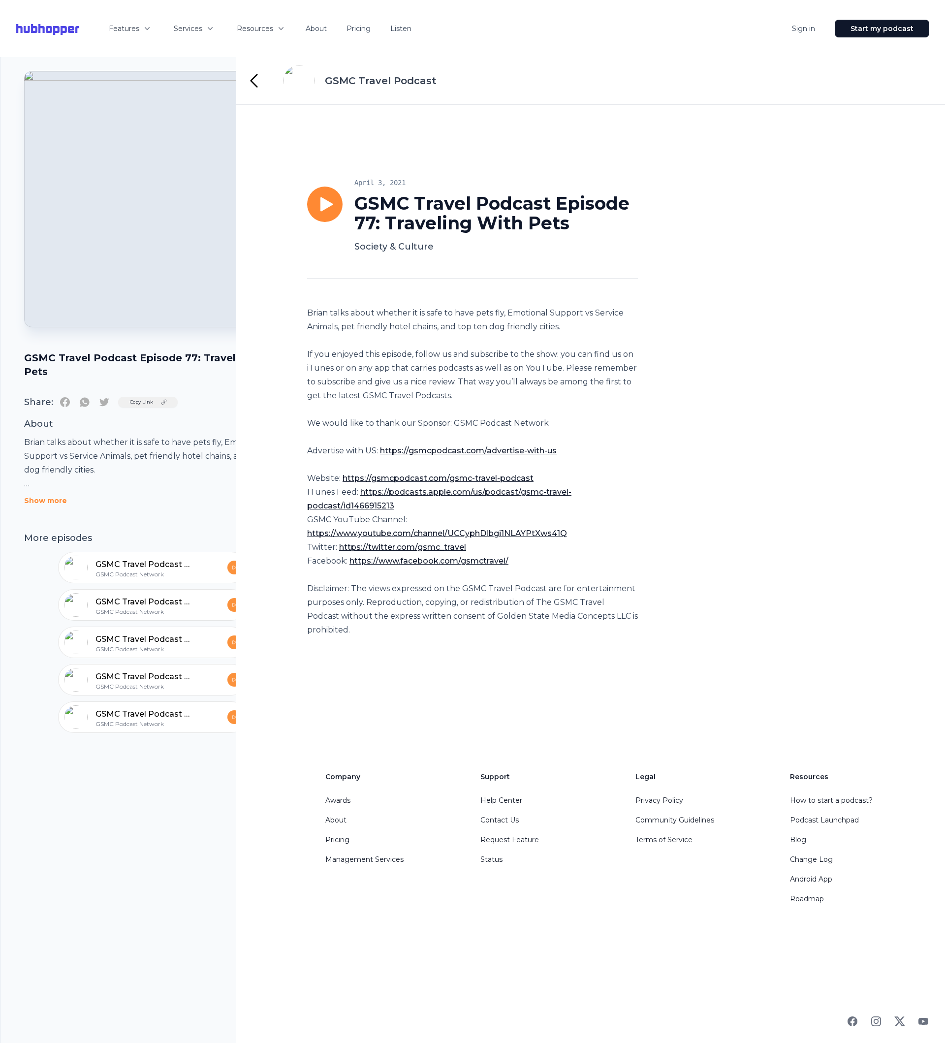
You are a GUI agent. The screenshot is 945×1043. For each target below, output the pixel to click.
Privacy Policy (659, 800)
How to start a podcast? (831, 800)
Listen (400, 28)
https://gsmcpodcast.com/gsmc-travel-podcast (438, 478)
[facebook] (65, 402)
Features (124, 28)
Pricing (358, 28)
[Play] (325, 204)
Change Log (811, 859)
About (316, 28)
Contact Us (499, 820)
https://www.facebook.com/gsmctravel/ (428, 561)
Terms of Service (664, 839)
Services (188, 28)
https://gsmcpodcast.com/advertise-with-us (468, 450)
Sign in (803, 28)
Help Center (501, 800)
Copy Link (141, 402)
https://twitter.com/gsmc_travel (402, 547)
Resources (255, 28)
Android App (811, 879)
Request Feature (509, 839)
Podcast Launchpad (824, 820)
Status (491, 859)
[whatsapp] (85, 402)
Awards (337, 800)
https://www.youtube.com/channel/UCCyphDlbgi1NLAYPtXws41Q (437, 533)
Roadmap (807, 898)
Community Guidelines (674, 820)
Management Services (364, 859)
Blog (798, 839)
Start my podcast (882, 28)
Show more (45, 500)
